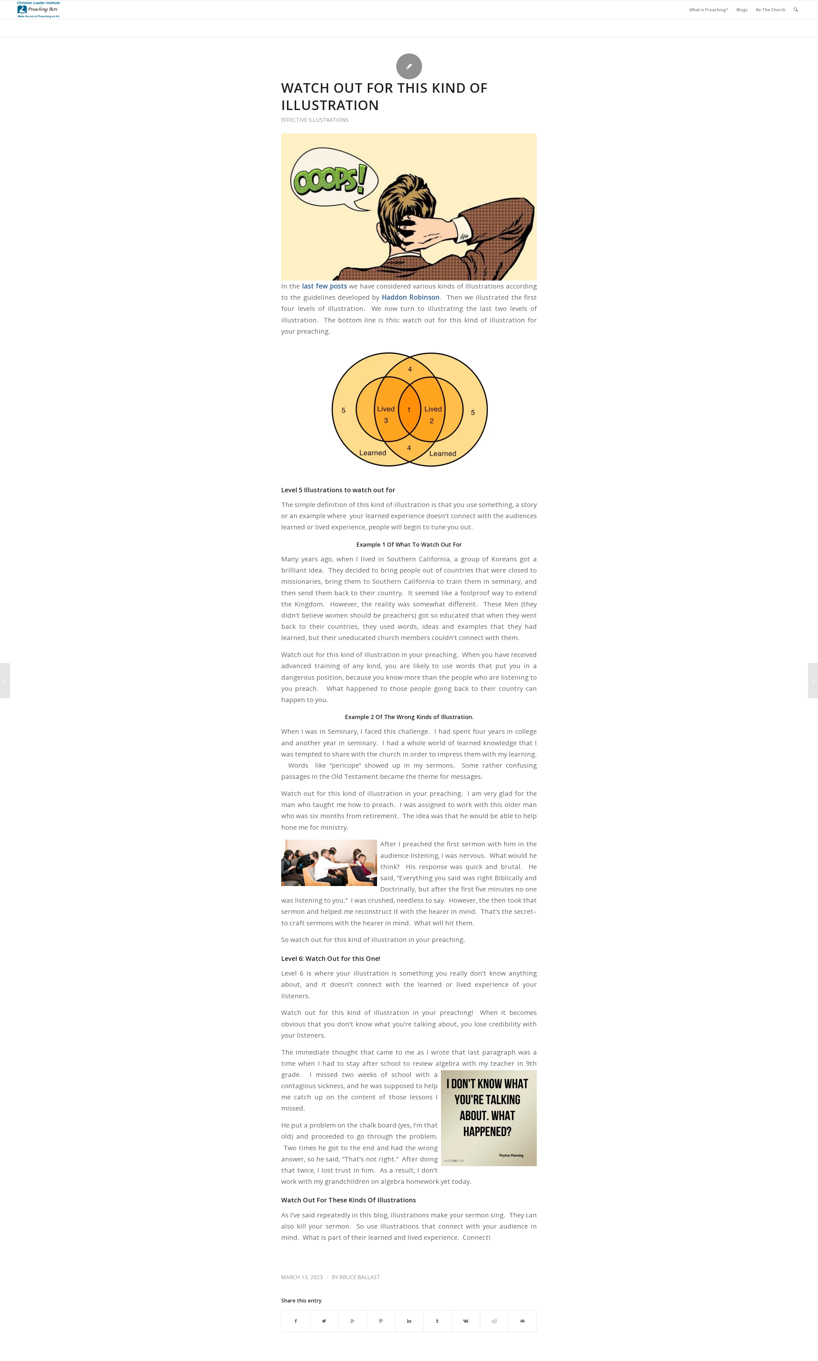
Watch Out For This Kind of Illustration (384, 96)
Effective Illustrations (315, 119)
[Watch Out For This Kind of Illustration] (409, 207)
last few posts (323, 285)
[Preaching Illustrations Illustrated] (5, 680)
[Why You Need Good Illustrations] (813, 680)
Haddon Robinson (411, 297)
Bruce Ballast (359, 1277)
